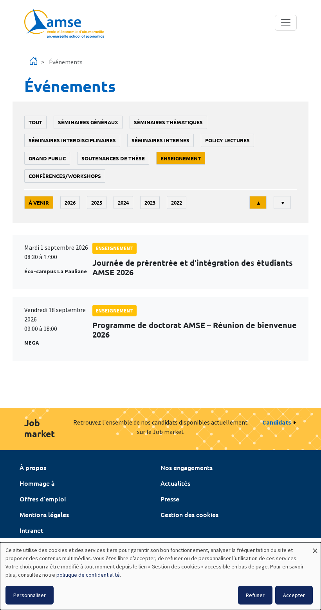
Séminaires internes (160, 140)
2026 (70, 202)
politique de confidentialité (88, 574)
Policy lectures (227, 140)
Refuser (255, 595)
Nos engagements (186, 467)
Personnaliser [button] (29, 595)
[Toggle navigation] (286, 23)
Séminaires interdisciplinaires (72, 140)
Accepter (294, 595)
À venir (39, 202)
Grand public (47, 158)
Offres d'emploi (43, 498)
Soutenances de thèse (113, 158)
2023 (149, 202)
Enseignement (180, 158)
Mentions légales (44, 514)
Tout (35, 122)
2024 (123, 202)
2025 (96, 202)
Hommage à (37, 483)
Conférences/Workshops (65, 175)
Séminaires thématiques (168, 122)
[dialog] (160, 576)
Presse (169, 498)
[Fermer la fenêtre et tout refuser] (315, 547)
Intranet (31, 530)
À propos (33, 467)
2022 (176, 202)
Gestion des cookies (189, 514)
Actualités (175, 483)
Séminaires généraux (88, 122)
